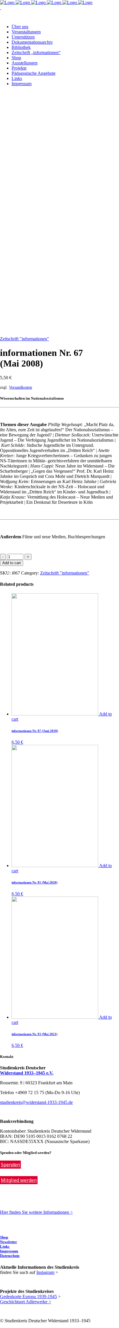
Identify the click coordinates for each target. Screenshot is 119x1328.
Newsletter (8, 1242)
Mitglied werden (19, 1180)
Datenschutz (10, 1255)
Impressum (9, 1251)
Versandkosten (20, 387)
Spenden (10, 1164)
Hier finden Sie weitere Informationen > (36, 1212)
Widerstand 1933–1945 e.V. (26, 1073)
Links (5, 1246)
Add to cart (11, 563)
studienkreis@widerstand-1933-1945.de (36, 1102)
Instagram (45, 1272)
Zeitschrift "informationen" (24, 338)
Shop (4, 1237)
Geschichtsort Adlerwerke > (25, 1301)
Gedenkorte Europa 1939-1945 (28, 1296)
